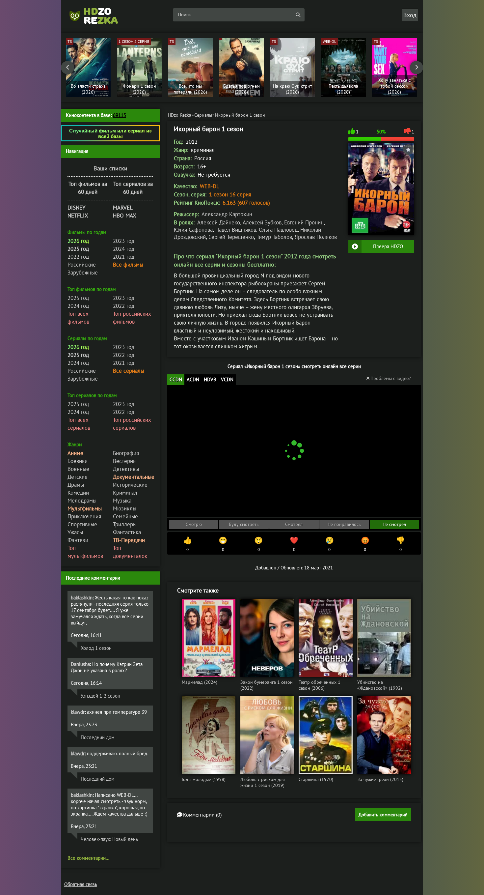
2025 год (78, 298)
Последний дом (98, 737)
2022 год (78, 256)
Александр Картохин (227, 214)
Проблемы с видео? (390, 378)
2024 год (123, 248)
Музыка (122, 500)
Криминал (125, 492)
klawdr (78, 712)
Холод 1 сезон (96, 648)
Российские (81, 264)
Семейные (125, 516)
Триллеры (125, 524)
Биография (126, 453)
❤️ (294, 544)
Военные (78, 469)
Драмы (75, 484)
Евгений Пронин (304, 222)
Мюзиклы (124, 508)
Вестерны (125, 461)
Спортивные (82, 524)
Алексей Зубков (262, 222)
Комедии (78, 492)
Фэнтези (77, 540)
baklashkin (82, 597)
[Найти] (298, 14)
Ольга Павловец (278, 229)
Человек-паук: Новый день (109, 839)
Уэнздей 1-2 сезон (100, 696)
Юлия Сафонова (193, 229)
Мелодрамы (81, 500)
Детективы (126, 469)
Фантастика (127, 532)
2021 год (123, 256)
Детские (77, 476)
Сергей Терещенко (231, 237)
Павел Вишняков (235, 229)
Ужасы (75, 532)
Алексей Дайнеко (218, 222)
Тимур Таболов (274, 237)
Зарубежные (82, 272)
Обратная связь (80, 884)
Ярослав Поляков (316, 237)
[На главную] (97, 14)
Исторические (130, 484)
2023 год (123, 241)
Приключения (84, 516)
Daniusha (80, 664)
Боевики (77, 461)
